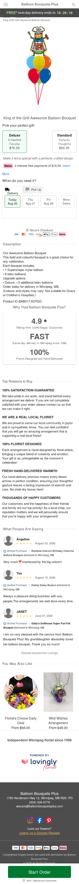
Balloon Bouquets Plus (39, 4)
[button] (70, 874)
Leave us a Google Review (39, 833)
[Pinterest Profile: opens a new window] (49, 820)
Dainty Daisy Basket (43, 585)
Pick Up (36, 189)
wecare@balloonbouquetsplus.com (39, 806)
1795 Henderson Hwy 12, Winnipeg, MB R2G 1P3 (39, 798)
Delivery (12, 192)
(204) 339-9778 (39, 802)
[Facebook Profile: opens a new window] (40, 820)
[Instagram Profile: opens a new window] (30, 820)
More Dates (66, 201)
